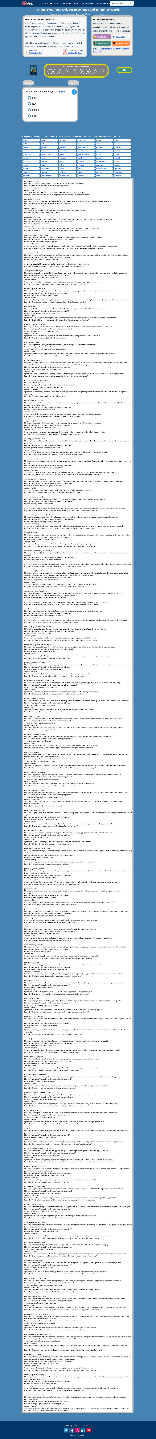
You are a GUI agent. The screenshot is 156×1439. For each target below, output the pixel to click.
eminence (81, 147)
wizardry (118, 176)
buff (42, 144)
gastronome (100, 151)
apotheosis (82, 140)
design (43, 147)
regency (81, 165)
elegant (62, 147)
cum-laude (118, 144)
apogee (62, 140)
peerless (81, 158)
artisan (98, 140)
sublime (62, 172)
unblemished (46, 176)
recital (25, 165)
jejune (62, 154)
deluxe (25, 147)
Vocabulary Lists (55, 14)
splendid (118, 168)
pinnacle (118, 158)
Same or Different (103, 43)
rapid (116, 161)
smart (62, 168)
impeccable (45, 154)
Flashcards (120, 37)
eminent (99, 147)
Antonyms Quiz (122, 43)
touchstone (119, 172)
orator (43, 158)
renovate (99, 165)
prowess (81, 161)
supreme (81, 172)
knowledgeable (83, 154)
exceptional (27, 151)
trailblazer (26, 176)
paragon (63, 158)
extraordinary (64, 151)
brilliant (25, 144)
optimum (26, 158)
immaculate (27, 154)
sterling (44, 172)
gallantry (81, 151)
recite (43, 165)
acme (61, 91)
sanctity (117, 165)
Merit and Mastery (68, 14)
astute (117, 140)
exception (118, 147)
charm (80, 144)
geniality (117, 151)
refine (62, 165)
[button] (70, 3)
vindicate (81, 176)
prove (62, 161)
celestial (63, 144)
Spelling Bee (102, 37)
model (117, 154)
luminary (99, 154)
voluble (98, 176)
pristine (44, 161)
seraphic (26, 168)
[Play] (26, 68)
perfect (98, 158)
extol (43, 151)
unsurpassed (64, 176)
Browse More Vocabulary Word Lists (111, 50)
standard (26, 172)
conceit (98, 144)
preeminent (27, 161)
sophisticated (101, 168)
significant (45, 168)
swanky (99, 172)
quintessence (101, 161)
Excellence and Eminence (84, 14)
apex (43, 140)
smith (80, 168)
